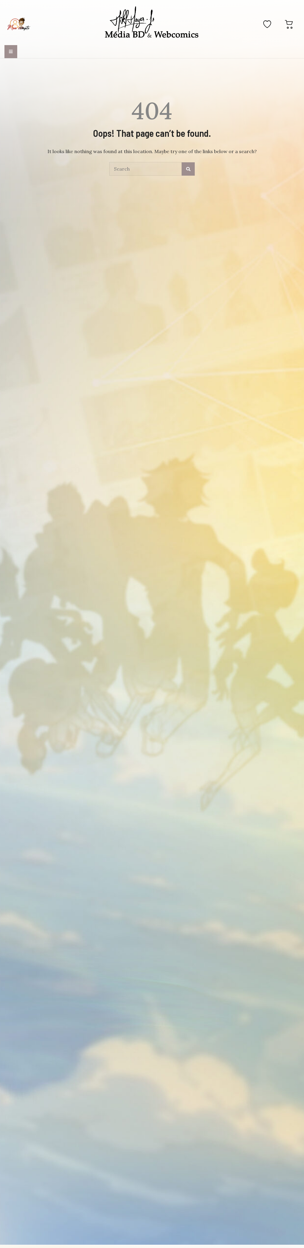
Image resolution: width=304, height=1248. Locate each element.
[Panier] (289, 24)
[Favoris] (267, 24)
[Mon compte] (18, 24)
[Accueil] (152, 23)
